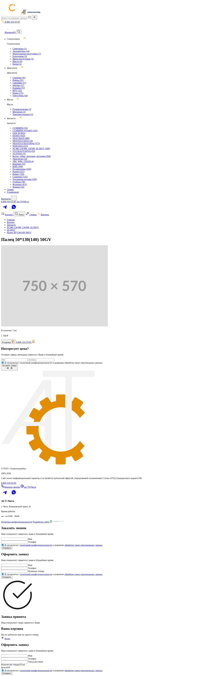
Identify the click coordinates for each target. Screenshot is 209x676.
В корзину (6, 342)
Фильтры (20, 184)
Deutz (18, 93)
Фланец (18, 187)
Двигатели (20, 159)
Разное (18, 171)
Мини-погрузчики (23, 59)
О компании (13, 192)
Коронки (19, 164)
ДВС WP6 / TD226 (23, 161)
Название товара (36, 571)
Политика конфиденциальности (16, 522)
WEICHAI (20, 146)
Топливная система (25, 179)
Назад (7, 638)
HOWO (19, 136)
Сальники (20, 177)
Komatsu (19, 88)
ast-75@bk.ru (23, 201)
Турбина (19, 182)
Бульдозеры (20, 56)
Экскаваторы (21, 51)
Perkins (18, 80)
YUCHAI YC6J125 (24, 151)
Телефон (32, 542)
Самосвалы (20, 48)
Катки (17, 64)
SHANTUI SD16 (23, 141)
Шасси (17, 61)
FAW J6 (19, 133)
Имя (30, 539)
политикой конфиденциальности (36, 545)
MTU (17, 90)
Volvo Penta (20, 95)
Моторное (19, 112)
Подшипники (22, 169)
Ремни (18, 174)
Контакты (6, 199)
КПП (18, 166)
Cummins (19, 77)
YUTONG (19, 153)
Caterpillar (19, 83)
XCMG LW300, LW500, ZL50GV (31, 148)
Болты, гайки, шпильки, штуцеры (32, 156)
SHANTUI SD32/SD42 (26, 143)
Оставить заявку (9, 366)
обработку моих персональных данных (84, 545)
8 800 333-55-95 (8, 201)
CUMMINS (20, 128)
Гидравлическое (22, 109)
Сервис (10, 189)
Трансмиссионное (23, 114)
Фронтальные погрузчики (27, 54)
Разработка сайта (41, 522)
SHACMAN (21, 138)
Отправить (6, 548)
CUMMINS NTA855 (25, 130)
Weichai (18, 85)
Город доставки (35, 661)
